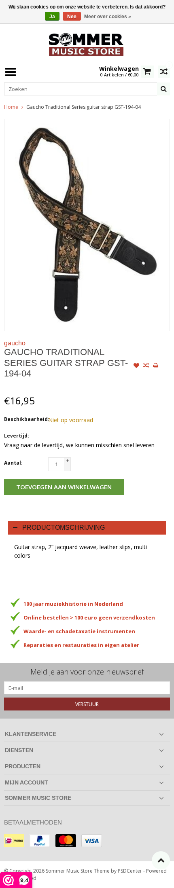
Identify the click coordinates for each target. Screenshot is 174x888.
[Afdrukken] (155, 366)
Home (11, 107)
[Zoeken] (163, 88)
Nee (71, 16)
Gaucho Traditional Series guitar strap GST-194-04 (83, 107)
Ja (52, 16)
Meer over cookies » (107, 16)
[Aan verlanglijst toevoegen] (136, 366)
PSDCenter (130, 870)
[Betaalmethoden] (14, 840)
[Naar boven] (161, 860)
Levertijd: (16, 435)
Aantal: (13, 462)
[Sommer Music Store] (87, 43)
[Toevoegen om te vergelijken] (146, 366)
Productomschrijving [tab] (63, 527)
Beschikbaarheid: (24, 419)
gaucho (14, 343)
